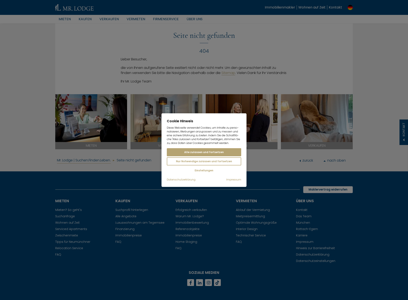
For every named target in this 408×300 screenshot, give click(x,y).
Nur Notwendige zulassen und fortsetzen (204, 161)
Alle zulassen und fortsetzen (204, 152)
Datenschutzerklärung (181, 179)
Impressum (233, 179)
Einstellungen (204, 170)
